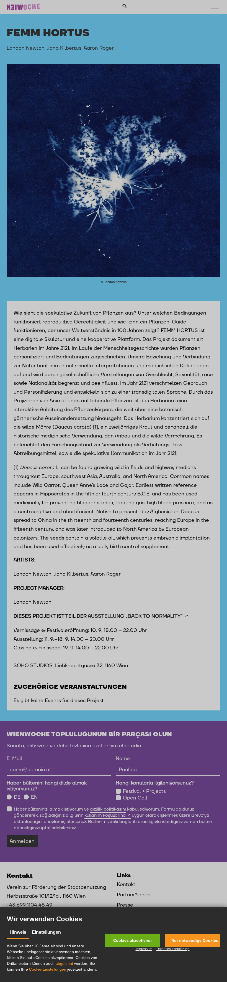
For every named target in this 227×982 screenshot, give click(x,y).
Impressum (144, 949)
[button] (132, 940)
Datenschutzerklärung (173, 949)
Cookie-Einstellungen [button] (47, 969)
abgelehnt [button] (64, 963)
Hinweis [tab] (18, 932)
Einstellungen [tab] (46, 932)
